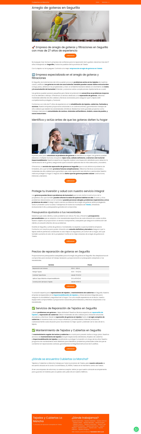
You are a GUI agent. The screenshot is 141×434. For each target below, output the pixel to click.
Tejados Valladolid (89, 421)
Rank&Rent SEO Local (97, 432)
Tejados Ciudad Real (90, 424)
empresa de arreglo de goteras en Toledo (86, 68)
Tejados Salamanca (92, 426)
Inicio (97, 2)
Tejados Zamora (101, 421)
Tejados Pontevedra (79, 426)
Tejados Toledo (77, 422)
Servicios (105, 2)
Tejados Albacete (89, 422)
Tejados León (93, 428)
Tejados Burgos (99, 422)
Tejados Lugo (102, 424)
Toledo (88, 205)
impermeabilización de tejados (66, 295)
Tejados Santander (77, 421)
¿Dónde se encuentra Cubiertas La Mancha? (60, 359)
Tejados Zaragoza (83, 429)
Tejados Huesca (82, 428)
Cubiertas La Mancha (40, 2)
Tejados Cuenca (78, 424)
